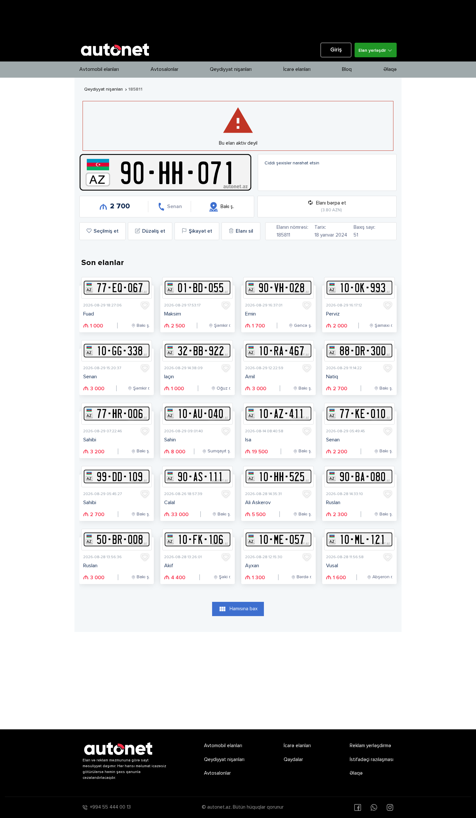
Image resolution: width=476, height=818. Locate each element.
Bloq (347, 69)
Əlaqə (390, 69)
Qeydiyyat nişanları (231, 69)
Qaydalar (293, 759)
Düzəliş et (153, 231)
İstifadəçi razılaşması (371, 759)
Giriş (336, 50)
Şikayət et (200, 231)
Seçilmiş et (106, 231)
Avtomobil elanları (99, 69)
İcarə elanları (297, 69)
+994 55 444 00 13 (110, 807)
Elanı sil (244, 231)
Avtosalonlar (164, 69)
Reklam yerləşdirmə (370, 745)
